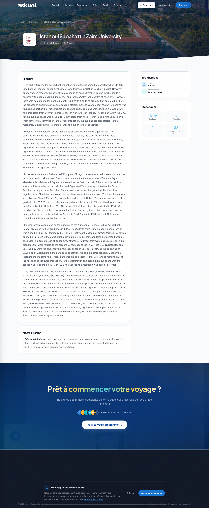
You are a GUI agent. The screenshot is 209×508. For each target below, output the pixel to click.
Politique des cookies (118, 479)
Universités (68, 5)
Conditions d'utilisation (118, 474)
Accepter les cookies (151, 493)
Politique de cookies (93, 499)
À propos (118, 5)
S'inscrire (183, 5)
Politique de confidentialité (120, 469)
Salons (96, 5)
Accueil (55, 5)
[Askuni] (27, 5)
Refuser (130, 493)
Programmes (83, 5)
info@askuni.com (165, 468)
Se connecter (165, 5)
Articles (106, 5)
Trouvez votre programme (102, 424)
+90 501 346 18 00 (166, 473)
